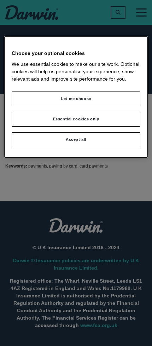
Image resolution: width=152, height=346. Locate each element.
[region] (76, 97)
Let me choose (76, 98)
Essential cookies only (76, 119)
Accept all (76, 139)
